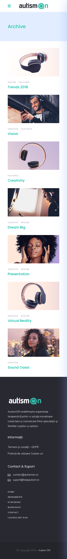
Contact (13, 512)
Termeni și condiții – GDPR (23, 447)
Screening (14, 502)
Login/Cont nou (18, 517)
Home (11, 491)
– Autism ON (43, 550)
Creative (13, 129)
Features (24, 82)
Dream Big (16, 227)
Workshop (14, 507)
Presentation (18, 274)
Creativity (16, 180)
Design (12, 82)
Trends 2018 (18, 87)
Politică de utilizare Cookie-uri (25, 453)
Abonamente (15, 497)
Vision (13, 133)
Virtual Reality (20, 320)
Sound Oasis (18, 367)
